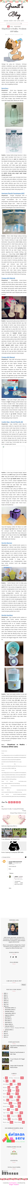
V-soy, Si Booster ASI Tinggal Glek (10, 839)
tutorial (5, 1116)
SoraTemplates (13, 1183)
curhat (15, 1084)
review (15, 1103)
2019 (5, 1000)
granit (16, 876)
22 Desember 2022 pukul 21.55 (15, 863)
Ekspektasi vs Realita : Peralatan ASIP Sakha (14, 1027)
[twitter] (13, 957)
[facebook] (10, 957)
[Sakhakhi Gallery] (14, 1153)
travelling (16, 1113)
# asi (11, 26)
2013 (5, 1035)
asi (3, 1078)
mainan (13, 1094)
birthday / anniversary (14, 1078)
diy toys (5, 1090)
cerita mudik (6, 1084)
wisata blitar (15, 1119)
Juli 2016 (7, 1017)
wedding (5, 1119)
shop (16, 1106)
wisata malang (17, 1122)
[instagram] (16, 957)
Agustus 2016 (9, 1015)
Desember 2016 (9, 1007)
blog (4, 1081)
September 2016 (9, 1013)
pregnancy (5, 1103)
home (13, 1090)
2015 (5, 1031)
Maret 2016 (8, 1024)
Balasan (11, 873)
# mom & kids (17, 26)
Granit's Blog (14, 10)
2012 (5, 1037)
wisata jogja (6, 1122)
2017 (5, 1004)
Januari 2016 (8, 1029)
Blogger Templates (14, 1184)
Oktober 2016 (9, 1011)
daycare (5, 1087)
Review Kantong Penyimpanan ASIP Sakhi (12, 852)
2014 (5, 1033)
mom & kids (6, 1097)
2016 (5, 1006)
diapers (13, 1087)
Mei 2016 (7, 1020)
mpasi (15, 1097)
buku (11, 1081)
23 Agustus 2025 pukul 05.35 (19, 878)
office (4, 1100)
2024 (5, 995)
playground (13, 1100)
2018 (5, 1002)
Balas (10, 869)
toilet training (6, 1113)
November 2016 (9, 1009)
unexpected (14, 1116)
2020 (5, 999)
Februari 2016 (9, 1026)
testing (13, 1109)
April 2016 (8, 1022)
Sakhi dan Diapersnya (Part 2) (9, 826)
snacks (4, 1109)
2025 (5, 993)
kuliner (4, 1094)
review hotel (6, 1106)
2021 (5, 997)
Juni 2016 (7, 1019)
